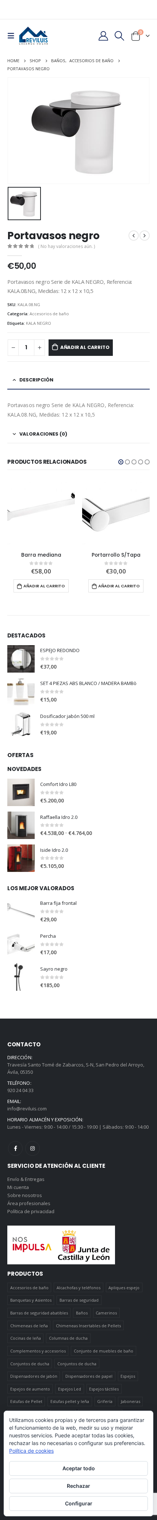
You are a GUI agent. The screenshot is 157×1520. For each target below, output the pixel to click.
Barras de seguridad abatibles (39, 1313)
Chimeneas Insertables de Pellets (88, 1325)
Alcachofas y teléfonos (78, 1287)
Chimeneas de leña (29, 1325)
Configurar (78, 1503)
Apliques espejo (123, 1287)
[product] (41, 512)
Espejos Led (69, 1389)
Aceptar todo (78, 1468)
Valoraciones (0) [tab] (43, 433)
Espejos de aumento (30, 1389)
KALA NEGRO (38, 323)
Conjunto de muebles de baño (103, 1351)
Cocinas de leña (25, 1338)
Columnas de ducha (68, 1338)
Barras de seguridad (79, 1300)
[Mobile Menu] (13, 36)
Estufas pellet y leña (69, 1401)
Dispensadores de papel (88, 1376)
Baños (82, 1313)
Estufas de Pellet (26, 1401)
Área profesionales (28, 1203)
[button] (121, 462)
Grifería (104, 1401)
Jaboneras (130, 1401)
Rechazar (78, 1486)
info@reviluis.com (27, 1108)
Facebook (15, 1148)
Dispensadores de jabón (33, 1376)
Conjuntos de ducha (29, 1363)
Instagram (32, 1148)
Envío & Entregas (26, 1179)
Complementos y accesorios (38, 1351)
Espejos (127, 1376)
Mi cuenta (18, 1187)
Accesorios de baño (49, 313)
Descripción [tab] (36, 379)
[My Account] (103, 36)
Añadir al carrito (85, 347)
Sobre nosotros (24, 1195)
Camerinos (106, 1313)
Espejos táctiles (104, 1389)
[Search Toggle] (119, 36)
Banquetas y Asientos (30, 1300)
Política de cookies (31, 1451)
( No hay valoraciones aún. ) (66, 246)
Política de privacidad (30, 1211)
